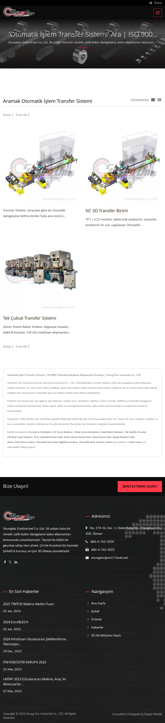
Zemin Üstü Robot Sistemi (21, 442)
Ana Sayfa (98, 603)
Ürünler (96, 619)
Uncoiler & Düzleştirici (40, 432)
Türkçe (158, 2)
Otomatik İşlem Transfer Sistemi (95, 442)
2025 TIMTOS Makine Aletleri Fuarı (28, 604)
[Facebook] (5, 562)
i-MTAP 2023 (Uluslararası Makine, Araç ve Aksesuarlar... (34, 681)
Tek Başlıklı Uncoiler (135, 432)
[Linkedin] (15, 562)
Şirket (95, 611)
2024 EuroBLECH (15, 622)
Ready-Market (153, 714)
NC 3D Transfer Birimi (107, 210)
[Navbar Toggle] (158, 13)
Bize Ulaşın (136, 442)
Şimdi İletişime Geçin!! (140, 486)
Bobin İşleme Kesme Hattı (77, 437)
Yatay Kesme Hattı (101, 437)
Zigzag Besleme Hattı (123, 437)
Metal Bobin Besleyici (112, 432)
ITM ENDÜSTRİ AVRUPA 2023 (24, 662)
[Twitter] (10, 562)
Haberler (97, 627)
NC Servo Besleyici (63, 432)
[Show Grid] (153, 100)
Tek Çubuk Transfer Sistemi (29, 318)
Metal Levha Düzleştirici (86, 432)
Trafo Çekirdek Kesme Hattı (48, 437)
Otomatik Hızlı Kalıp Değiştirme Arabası (57, 442)
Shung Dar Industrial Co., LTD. (45, 714)
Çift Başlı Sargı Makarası (20, 437)
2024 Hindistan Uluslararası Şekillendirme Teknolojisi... (34, 641)
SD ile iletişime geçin (106, 635)
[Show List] (159, 100)
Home (82, 53)
